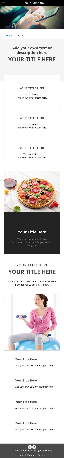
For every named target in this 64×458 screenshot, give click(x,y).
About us (31, 454)
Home (9, 35)
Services (42, 454)
